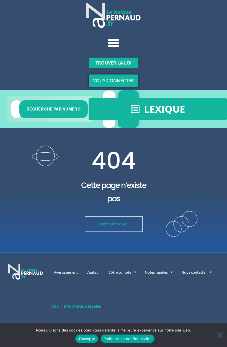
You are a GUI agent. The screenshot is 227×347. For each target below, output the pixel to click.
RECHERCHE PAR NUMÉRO (54, 109)
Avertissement (66, 272)
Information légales (82, 306)
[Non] (220, 335)
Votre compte (120, 272)
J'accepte (86, 338)
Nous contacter (194, 272)
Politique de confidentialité (128, 338)
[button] (113, 43)
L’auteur (93, 272)
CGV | (56, 306)
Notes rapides (156, 272)
